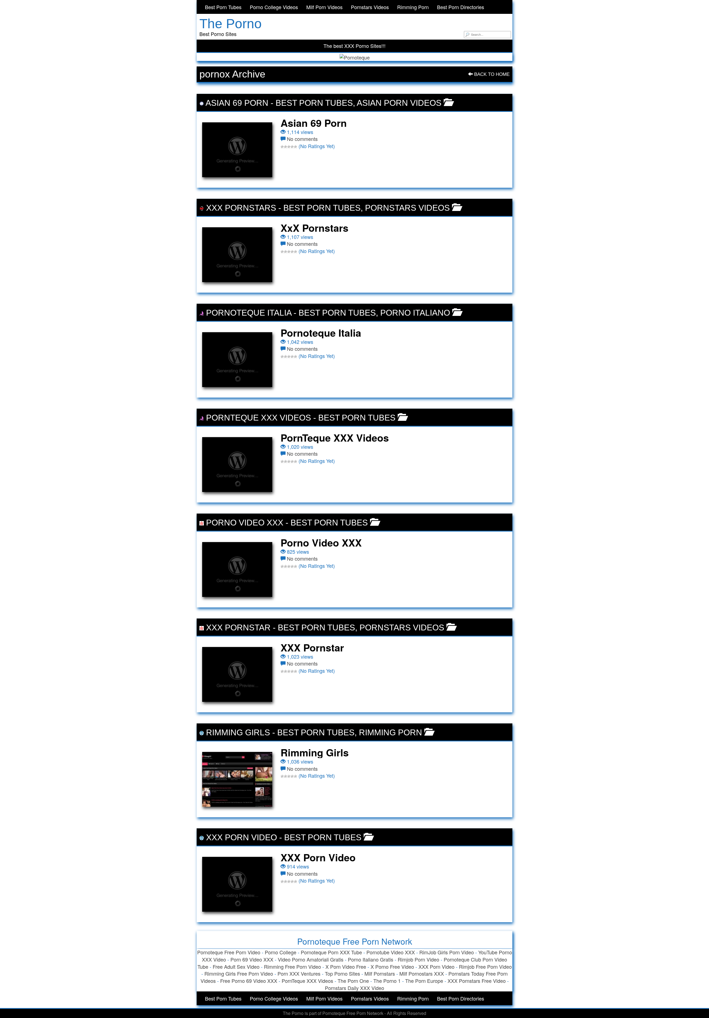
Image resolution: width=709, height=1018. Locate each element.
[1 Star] (282, 146)
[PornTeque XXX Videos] (237, 464)
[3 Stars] (289, 146)
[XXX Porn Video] (237, 884)
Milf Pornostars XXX (421, 973)
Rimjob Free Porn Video (485, 966)
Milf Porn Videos (324, 7)
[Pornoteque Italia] (237, 359)
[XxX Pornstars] (237, 254)
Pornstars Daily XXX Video (354, 987)
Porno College (280, 952)
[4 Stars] (292, 146)
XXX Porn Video (241, 837)
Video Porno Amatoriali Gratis (310, 959)
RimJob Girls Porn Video (446, 952)
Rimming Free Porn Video (292, 966)
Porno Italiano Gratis (370, 959)
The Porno (230, 23)
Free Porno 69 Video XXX (248, 980)
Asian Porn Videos (399, 102)
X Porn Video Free (345, 966)
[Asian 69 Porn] (237, 149)
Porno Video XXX (244, 522)
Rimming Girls (238, 732)
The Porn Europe (424, 980)
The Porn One (353, 980)
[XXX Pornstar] (237, 674)
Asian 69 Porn (236, 102)
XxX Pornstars (241, 207)
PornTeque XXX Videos (258, 417)
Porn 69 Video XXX (251, 959)
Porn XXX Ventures (299, 973)
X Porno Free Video (392, 966)
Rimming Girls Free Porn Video (238, 973)
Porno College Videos (274, 7)
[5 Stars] (295, 146)
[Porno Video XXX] (237, 569)
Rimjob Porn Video (418, 959)
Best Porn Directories (460, 7)
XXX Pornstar (238, 627)
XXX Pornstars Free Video (477, 980)
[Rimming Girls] (237, 779)
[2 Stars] (285, 146)
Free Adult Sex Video (236, 966)
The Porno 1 (387, 980)
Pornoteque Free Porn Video (228, 952)
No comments (302, 138)
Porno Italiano (415, 312)
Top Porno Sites (342, 973)
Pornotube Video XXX (390, 952)
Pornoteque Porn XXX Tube (331, 952)
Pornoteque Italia (248, 312)
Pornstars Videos (370, 7)
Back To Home (491, 74)
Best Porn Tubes (223, 7)
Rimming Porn (413, 7)
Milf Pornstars (379, 973)
